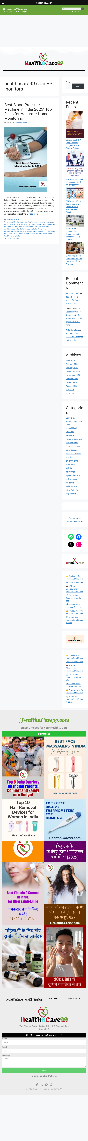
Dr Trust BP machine (18, 231)
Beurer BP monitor (10, 226)
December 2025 (73, 371)
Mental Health (72, 428)
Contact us (34, 998)
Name (4, 1039)
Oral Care (70, 432)
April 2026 (70, 360)
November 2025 (73, 375)
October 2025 (72, 379)
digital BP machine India (28, 229)
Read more (33, 214)
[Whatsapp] (78, 11)
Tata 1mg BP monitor (46, 233)
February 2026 (72, 364)
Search (69, 82)
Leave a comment (13, 238)
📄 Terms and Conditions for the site (73, 598)
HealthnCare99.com (74, 582)
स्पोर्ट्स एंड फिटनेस (72, 490)
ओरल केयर (69, 457)
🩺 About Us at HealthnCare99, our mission (74, 620)
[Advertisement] (44, 31)
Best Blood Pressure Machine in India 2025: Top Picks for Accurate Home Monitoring (28, 111)
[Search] (82, 9)
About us (14, 998)
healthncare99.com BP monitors (38, 231)
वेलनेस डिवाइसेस (71, 486)
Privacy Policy (74, 998)
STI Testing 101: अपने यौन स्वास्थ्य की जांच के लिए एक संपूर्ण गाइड (74, 182)
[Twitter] (72, 11)
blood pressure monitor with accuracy (32, 226)
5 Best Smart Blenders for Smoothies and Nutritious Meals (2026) (73, 234)
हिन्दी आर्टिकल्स (71, 494)
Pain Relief (70, 435)
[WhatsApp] (71, 537)
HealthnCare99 (21, 122)
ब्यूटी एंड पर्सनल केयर (73, 475)
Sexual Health (72, 443)
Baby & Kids (71, 418)
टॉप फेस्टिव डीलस (72, 461)
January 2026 (72, 368)
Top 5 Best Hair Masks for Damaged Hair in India (74, 300)
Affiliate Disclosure (14, 1000)
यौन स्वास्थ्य (70, 483)
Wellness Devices (13, 219)
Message (6, 1056)
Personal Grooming (74, 439)
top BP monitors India (12, 236)
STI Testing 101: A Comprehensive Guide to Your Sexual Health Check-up (73, 206)
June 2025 (70, 393)
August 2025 (71, 386)
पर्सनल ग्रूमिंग (70, 464)
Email (4, 1047)
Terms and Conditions (34, 1000)
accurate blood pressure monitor (18, 222)
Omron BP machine (31, 233)
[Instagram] (75, 11)
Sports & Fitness (73, 446)
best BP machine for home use (43, 224)
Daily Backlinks (72, 330)
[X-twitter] (41, 1084)
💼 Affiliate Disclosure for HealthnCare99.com (74, 589)
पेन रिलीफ (69, 468)
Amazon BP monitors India (40, 222)
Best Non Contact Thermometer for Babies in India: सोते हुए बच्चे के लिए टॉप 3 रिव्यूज (74, 318)
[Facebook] (79, 537)
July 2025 (70, 390)
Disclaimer (53, 998)
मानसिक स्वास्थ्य (71, 479)
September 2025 (73, 382)
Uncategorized (72, 450)
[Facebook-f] (69, 11)
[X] (71, 544)
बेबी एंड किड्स (70, 472)
